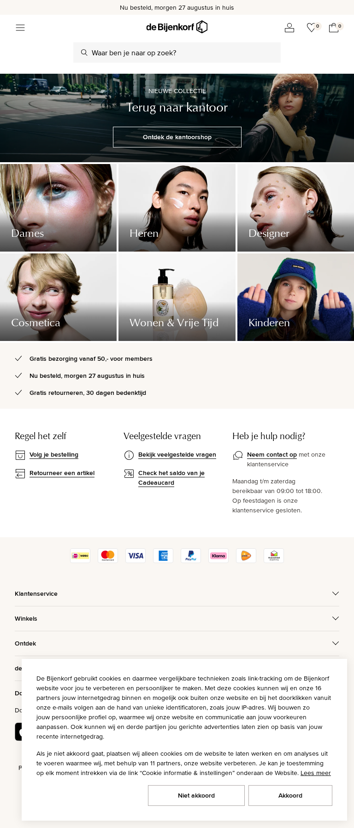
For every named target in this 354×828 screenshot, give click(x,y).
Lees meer (316, 772)
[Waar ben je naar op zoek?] (84, 52)
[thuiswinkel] (274, 560)
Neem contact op (272, 454)
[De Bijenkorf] (176, 27)
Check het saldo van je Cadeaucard (171, 477)
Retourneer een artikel (62, 472)
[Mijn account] (289, 27)
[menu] (20, 27)
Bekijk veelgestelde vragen (177, 454)
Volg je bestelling (54, 454)
